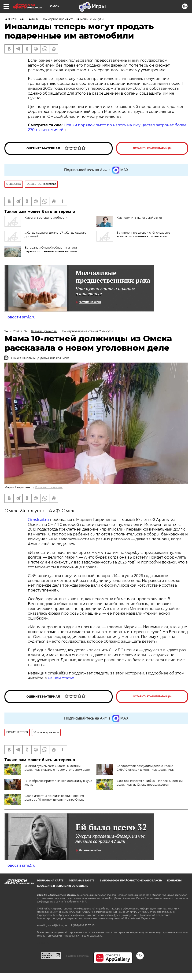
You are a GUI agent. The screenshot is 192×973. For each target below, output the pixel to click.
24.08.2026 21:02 (15, 331)
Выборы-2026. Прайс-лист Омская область (131, 880)
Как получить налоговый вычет (139, 217)
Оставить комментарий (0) (152, 148)
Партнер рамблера (77, 955)
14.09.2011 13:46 (14, 19)
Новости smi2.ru (20, 317)
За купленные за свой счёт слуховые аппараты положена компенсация (143, 234)
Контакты (174, 880)
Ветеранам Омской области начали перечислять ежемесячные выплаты (51, 249)
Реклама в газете (81, 880)
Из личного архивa (49, 487)
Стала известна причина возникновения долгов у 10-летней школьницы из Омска (55, 797)
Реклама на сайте (50, 880)
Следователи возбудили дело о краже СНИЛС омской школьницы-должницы (145, 767)
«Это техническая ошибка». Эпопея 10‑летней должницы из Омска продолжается (150, 782)
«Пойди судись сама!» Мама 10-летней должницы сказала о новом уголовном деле (57, 767)
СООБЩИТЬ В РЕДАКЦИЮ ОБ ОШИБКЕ (62, 885)
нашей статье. (61, 678)
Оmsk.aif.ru (39, 519)
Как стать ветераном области (46, 217)
